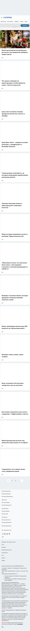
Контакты (4, 547)
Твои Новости (4, 517)
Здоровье (27, 21)
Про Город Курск (5, 508)
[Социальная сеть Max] (3, 536)
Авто (3, 555)
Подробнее (10, 607)
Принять (25, 25)
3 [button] (15, 480)
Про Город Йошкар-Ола (6, 505)
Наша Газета (4, 499)
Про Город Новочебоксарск (7, 496)
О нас (3, 544)
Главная (3, 560)
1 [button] (8, 480)
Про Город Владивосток (6, 522)
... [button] (18, 480)
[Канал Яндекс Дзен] (9, 533)
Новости (3, 557)
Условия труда (5, 552)
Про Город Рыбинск (6, 511)
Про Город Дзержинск (6, 491)
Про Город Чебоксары (6, 493)
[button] (22, 480)
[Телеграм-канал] (7, 533)
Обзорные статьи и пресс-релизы (8, 542)
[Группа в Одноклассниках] (5, 533)
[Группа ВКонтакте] (3, 533)
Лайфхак (16, 21)
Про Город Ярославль (6, 519)
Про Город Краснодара (6, 525)
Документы (3, 21)
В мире (21, 21)
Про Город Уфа (5, 513)
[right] (28, 21)
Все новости (10, 21)
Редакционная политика (7, 549)
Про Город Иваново (6, 502)
